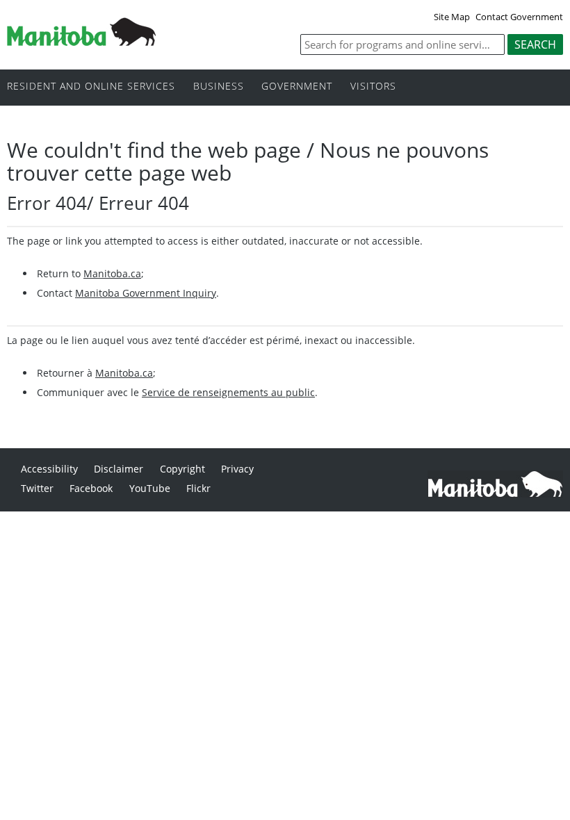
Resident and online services (91, 86)
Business (218, 86)
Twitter (37, 488)
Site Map (452, 16)
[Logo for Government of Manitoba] (81, 41)
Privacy (237, 468)
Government (296, 86)
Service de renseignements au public (228, 392)
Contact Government (519, 16)
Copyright (182, 468)
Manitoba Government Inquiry (145, 293)
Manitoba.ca (112, 273)
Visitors (373, 86)
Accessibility (49, 468)
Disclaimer (118, 468)
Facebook (91, 488)
